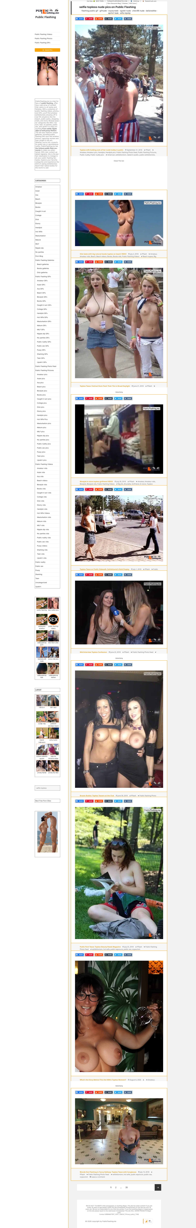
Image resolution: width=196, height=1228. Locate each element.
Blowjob (38, 203)
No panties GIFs (43, 338)
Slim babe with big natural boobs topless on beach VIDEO (103, 254)
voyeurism (136, 949)
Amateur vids (42, 468)
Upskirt (38, 587)
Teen (37, 578)
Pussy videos (42, 546)
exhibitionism (121, 155)
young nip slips (53, 772)
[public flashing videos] (53, 619)
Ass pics (40, 383)
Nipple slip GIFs (43, 334)
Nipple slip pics (43, 436)
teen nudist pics (53, 610)
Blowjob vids (42, 485)
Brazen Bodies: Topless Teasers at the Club (97, 796)
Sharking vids (42, 550)
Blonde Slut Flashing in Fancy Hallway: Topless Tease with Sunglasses (108, 1172)
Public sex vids (43, 542)
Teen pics (40, 456)
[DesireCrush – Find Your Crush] (47, 71)
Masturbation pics (44, 423)
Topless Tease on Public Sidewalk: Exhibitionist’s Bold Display (104, 569)
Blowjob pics (42, 391)
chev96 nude (138, 11)
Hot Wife (38, 232)
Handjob (38, 228)
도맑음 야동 (42, 723)
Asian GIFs (41, 285)
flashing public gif (90, 11)
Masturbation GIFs (44, 321)
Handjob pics (42, 415)
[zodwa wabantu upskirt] (41, 749)
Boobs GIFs (41, 301)
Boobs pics (41, 395)
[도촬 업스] (41, 700)
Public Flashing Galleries (44, 260)
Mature (38, 240)
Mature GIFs (41, 325)
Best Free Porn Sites (43, 801)
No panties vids (43, 534)
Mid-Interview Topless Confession (93, 652)
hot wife (106, 949)
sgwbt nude (125, 11)
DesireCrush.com (150, 1)
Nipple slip (39, 248)
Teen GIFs (41, 358)
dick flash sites (53, 642)
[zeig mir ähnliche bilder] (53, 749)
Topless (150, 484)
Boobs (37, 207)
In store (143, 484)
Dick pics (40, 407)
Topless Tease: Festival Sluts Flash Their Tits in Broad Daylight (105, 386)
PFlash (148, 150)
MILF (37, 244)
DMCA (122, 1214)
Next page (158, 1187)
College (38, 215)
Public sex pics (43, 448)
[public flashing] (41, 603)
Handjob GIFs (42, 313)
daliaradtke (151, 11)
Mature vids (41, 521)
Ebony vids (41, 505)
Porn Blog (39, 256)
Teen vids (40, 554)
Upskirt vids (41, 558)
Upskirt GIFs (42, 362)
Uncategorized (41, 582)
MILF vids (40, 525)
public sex (127, 949)
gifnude (103, 11)
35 (127, 1187)
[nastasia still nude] (41, 652)
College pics (42, 403)
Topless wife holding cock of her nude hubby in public (101, 150)
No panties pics (43, 440)
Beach (37, 199)
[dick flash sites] (53, 635)
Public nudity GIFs (44, 342)
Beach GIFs (41, 293)
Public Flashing (45, 17)
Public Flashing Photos (43, 38)
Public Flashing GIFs (42, 43)
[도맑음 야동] (41, 716)
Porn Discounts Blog (114, 3)
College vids (42, 497)
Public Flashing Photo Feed (45, 366)
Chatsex (125, 3)
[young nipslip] (41, 765)
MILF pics (40, 432)
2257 (117, 1214)
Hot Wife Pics (42, 419)
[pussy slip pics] (53, 652)
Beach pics (41, 387)
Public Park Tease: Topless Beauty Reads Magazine (100, 947)
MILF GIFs (41, 330)
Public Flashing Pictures (44, 370)
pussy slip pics (53, 659)
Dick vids (40, 501)
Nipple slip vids (43, 529)
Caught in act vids (44, 493)
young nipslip (41, 772)
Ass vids (40, 476)
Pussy (37, 570)
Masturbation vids (44, 517)
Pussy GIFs (41, 350)
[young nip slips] (53, 765)
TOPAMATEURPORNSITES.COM (117, 1)
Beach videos (42, 480)
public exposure (116, 949)
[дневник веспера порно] (53, 716)
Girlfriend (135, 484)
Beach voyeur (148, 256)
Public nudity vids (44, 538)
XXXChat (136, 1)
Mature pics (41, 427)
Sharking (38, 574)
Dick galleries (42, 272)
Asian (37, 191)
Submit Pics (48, 50)
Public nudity (40, 562)
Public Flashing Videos (43, 34)
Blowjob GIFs (42, 297)
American (111, 155)
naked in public (133, 155)
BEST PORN (100, 1)
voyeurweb (113, 11)
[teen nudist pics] (53, 603)
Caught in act (40, 211)
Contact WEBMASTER (106, 1214)
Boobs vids (41, 489)
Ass (36, 195)
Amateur (38, 187)
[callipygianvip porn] (41, 635)
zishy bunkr (53, 740)
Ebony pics (41, 411)
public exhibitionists (147, 155)
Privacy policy (130, 1214)
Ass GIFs (40, 289)
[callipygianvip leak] (41, 668)
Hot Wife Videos (43, 513)
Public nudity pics (44, 444)
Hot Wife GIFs (42, 317)
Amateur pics (42, 374)
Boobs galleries (43, 268)
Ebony (37, 223)
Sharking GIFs (42, 354)
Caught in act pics (44, 399)
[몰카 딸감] (53, 700)
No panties (39, 252)
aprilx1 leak (113, 13)
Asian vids (41, 472)
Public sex (39, 566)
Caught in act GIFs (44, 305)
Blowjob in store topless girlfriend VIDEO (96, 481)
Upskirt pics (41, 460)
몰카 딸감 (53, 707)
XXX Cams (132, 3)
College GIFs (42, 309)
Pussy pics (41, 452)
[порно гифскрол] (41, 733)
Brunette (127, 484)
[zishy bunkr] (53, 733)
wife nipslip (125, 13)
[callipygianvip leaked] (53, 668)
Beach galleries (43, 264)
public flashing (42, 610)
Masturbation (40, 236)
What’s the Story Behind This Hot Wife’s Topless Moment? (103, 1080)
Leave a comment (98, 1177)
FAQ (137, 1214)
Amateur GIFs (42, 281)
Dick (37, 219)
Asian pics (41, 378)
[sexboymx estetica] (41, 619)
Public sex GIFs (43, 346)
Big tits (120, 484)
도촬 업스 (42, 707)
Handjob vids (42, 509)
